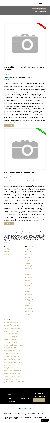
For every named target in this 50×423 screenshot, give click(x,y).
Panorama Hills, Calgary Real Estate (12, 353)
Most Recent (28, 248)
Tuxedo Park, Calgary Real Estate (9, 239)
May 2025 (27, 262)
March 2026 (28, 251)
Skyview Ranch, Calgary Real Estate (26, 238)
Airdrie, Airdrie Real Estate (12, 229)
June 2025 (27, 260)
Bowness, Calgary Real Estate (34, 229)
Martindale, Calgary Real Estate (9, 234)
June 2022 (27, 303)
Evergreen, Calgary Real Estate (20, 232)
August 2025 (28, 257)
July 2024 (27, 271)
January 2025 (7, 249)
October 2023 (28, 283)
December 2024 (29, 268)
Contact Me (39, 399)
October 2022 (28, 297)
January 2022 (28, 310)
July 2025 (27, 259)
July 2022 (27, 302)
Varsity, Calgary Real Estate (20, 239)
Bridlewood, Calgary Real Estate (11, 325)
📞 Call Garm (44, 420)
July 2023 (27, 288)
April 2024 (27, 274)
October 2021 (28, 313)
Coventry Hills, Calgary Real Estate (40, 231)
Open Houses (7, 252)
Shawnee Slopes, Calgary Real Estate (12, 370)
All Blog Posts (7, 248)
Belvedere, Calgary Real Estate (23, 229)
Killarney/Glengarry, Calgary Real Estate (25, 233)
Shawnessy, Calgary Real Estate (13, 238)
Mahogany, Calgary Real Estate (14, 176)
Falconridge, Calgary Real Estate (31, 232)
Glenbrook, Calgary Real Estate (11, 342)
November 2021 (29, 311)
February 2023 (28, 294)
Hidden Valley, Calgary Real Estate (12, 233)
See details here (8, 79)
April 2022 (27, 305)
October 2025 (28, 254)
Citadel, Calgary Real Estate (17, 231)
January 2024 (28, 279)
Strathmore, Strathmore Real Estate (38, 238)
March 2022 (28, 306)
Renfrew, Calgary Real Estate (37, 235)
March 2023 (28, 293)
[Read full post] (25, 44)
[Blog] (33, 9)
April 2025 (27, 263)
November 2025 (29, 252)
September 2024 (29, 269)
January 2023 (28, 296)
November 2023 (29, 282)
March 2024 (28, 276)
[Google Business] (45, 9)
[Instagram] (37, 9)
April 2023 (27, 291)
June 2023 (27, 289)
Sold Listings (7, 254)
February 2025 (28, 265)
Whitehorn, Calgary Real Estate (30, 239)
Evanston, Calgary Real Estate (9, 232)
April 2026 (27, 249)
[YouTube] (41, 9)
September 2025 (29, 255)
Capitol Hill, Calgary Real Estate (13, 230)
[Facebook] (35, 9)
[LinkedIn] (43, 9)
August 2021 (28, 314)
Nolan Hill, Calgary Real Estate (33, 234)
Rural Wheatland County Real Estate (28, 236)
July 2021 (27, 316)
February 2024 (28, 277)
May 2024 (27, 272)
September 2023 (29, 285)
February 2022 (28, 308)
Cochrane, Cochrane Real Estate (28, 231)
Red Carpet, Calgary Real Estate (27, 235)
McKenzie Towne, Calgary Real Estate (21, 234)
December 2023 (29, 280)
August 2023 (28, 286)
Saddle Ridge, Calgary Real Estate (20, 237)
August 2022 (28, 300)
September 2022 (29, 299)
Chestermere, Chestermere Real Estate (13, 331)
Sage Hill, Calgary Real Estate (32, 237)
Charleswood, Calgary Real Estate (25, 230)
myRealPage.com (27, 408)
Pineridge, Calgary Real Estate (16, 235)
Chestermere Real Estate (35, 230)
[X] (39, 9)
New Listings (7, 251)
